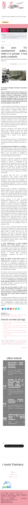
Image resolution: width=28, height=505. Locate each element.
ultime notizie (18, 316)
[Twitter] (16, 12)
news (12, 316)
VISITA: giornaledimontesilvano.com (14, 446)
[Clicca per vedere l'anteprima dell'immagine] (14, 75)
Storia (9, 313)
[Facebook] (11, 12)
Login (2, 492)
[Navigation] (26, 26)
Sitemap (6, 492)
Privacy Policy (19, 492)
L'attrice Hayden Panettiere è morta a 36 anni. (15, 330)
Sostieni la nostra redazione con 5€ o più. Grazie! (14, 16)
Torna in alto (24, 347)
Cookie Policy (12, 492)
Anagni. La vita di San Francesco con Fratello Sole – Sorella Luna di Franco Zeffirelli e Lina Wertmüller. (15, 327)
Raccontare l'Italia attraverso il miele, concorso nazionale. (17, 30)
